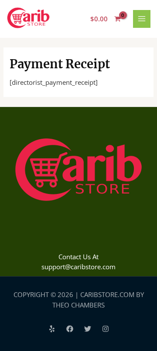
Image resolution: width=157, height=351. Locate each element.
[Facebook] (69, 328)
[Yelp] (51, 328)
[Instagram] (105, 328)
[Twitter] (87, 328)
